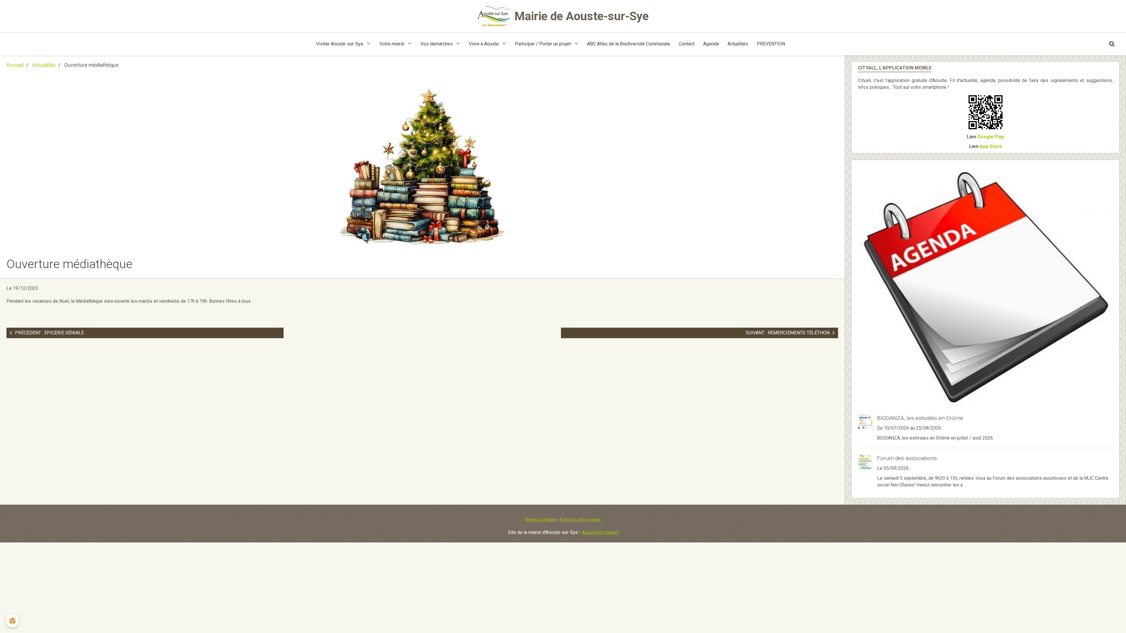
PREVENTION (771, 44)
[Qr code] (985, 112)
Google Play (990, 136)
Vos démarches (437, 44)
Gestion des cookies (581, 519)
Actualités (738, 44)
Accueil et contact (600, 532)
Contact (686, 44)
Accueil (15, 65)
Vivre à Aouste (484, 44)
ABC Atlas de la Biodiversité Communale (628, 44)
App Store (991, 146)
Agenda (711, 44)
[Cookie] (12, 620)
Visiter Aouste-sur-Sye (340, 44)
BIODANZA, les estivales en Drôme (920, 418)
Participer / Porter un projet (543, 44)
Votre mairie (392, 44)
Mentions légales (541, 519)
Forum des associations (907, 458)
